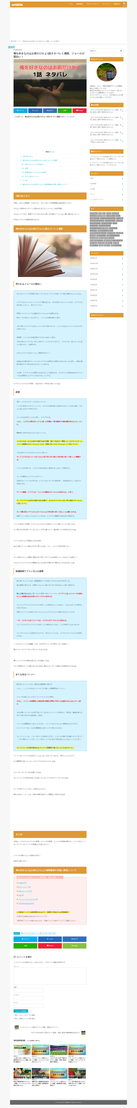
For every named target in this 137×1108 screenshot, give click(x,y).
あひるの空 (115, 213)
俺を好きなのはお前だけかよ (30, 933)
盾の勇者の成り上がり (96, 240)
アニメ (17, 933)
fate (100, 213)
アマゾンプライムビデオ (27, 899)
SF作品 (109, 213)
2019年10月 (94, 274)
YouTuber (93, 183)
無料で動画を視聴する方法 (106, 238)
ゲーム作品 (120, 218)
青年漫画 (116, 243)
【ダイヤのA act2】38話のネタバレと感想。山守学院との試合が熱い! (105, 141)
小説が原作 (44, 933)
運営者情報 (80, 4)
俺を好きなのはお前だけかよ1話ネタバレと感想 (38, 160)
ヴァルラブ (93, 230)
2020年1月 (93, 258)
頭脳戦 (101, 245)
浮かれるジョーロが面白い (33, 164)
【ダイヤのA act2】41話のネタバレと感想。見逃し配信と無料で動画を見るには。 (105, 118)
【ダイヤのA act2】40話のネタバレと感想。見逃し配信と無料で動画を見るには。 (105, 126)
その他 (92, 189)
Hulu (20, 895)
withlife (17, 5)
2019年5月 (93, 300)
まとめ (23, 180)
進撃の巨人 (109, 243)
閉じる (52, 152)
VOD (91, 178)
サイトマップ (106, 4)
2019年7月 (93, 290)
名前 (15, 987)
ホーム (71, 4)
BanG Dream (93, 213)
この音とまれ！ (94, 218)
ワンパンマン (113, 228)
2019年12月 (94, 263)
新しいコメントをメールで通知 (25, 1015)
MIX (104, 213)
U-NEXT (21, 883)
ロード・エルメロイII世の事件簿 (99, 228)
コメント (16, 966)
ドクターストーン (95, 223)
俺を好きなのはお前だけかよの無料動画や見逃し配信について (43, 184)
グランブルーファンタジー (107, 218)
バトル (115, 223)
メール (16, 995)
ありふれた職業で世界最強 (97, 216)
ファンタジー (94, 225)
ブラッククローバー (104, 225)
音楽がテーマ (94, 245)
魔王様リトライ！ (116, 245)
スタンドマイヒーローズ (97, 220)
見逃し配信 (93, 243)
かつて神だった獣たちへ (113, 216)
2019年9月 (93, 279)
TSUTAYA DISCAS (25, 903)
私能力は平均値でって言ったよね (113, 240)
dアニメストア (23, 887)
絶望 (25, 168)
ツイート (93, 319)
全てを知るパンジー (30, 176)
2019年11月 (94, 269)
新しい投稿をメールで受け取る (25, 1018)
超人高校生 (101, 243)
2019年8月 (93, 284)
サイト (16, 1002)
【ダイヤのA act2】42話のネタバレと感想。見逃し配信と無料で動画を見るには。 (105, 111)
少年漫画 (53, 933)
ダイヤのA (119, 220)
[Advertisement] (68, 25)
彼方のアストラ (101, 235)
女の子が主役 (111, 233)
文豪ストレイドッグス (113, 235)
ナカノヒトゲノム (106, 223)
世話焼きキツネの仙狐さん (105, 230)
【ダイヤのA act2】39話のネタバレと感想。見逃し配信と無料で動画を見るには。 (105, 133)
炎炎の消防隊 (94, 238)
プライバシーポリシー (93, 4)
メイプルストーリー (97, 199)
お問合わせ (117, 4)
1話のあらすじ (26, 156)
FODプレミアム (24, 891)
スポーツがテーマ (110, 220)
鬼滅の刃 (107, 245)
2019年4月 (93, 306)
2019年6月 (93, 295)
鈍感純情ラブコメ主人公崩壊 (34, 172)
